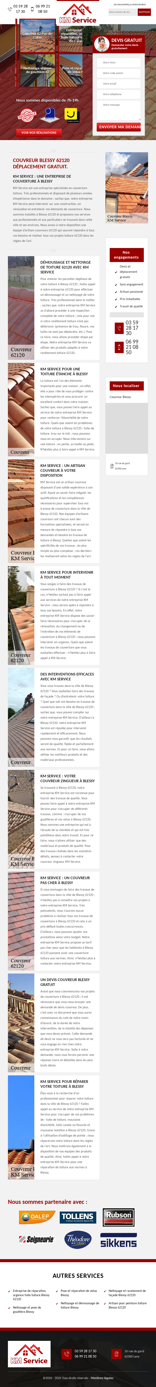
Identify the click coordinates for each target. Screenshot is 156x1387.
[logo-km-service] (78, 13)
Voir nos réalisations (39, 133)
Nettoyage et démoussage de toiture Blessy (80, 1305)
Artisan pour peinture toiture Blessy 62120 (128, 1305)
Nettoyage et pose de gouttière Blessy (27, 1310)
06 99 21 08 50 (43, 9)
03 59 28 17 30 (20, 9)
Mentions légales (102, 1378)
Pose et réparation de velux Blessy (79, 1293)
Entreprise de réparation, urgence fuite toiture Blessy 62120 (31, 1295)
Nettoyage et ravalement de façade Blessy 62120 (127, 1293)
